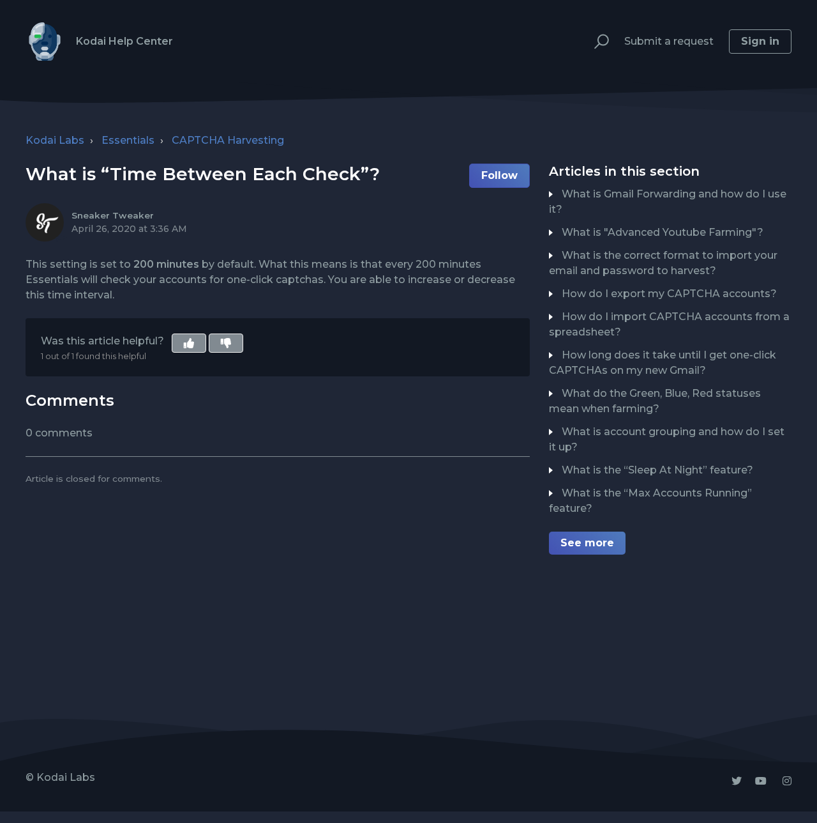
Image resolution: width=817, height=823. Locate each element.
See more (587, 543)
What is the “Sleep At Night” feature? (657, 470)
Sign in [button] (760, 41)
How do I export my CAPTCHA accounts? (669, 294)
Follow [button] (499, 175)
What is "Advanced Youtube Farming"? (662, 232)
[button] (596, 42)
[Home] (45, 41)
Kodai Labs (55, 140)
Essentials (127, 140)
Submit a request (669, 41)
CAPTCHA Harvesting (228, 140)
